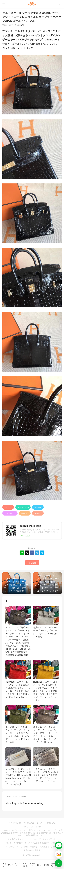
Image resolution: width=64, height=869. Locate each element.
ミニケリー (18, 864)
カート (28, 839)
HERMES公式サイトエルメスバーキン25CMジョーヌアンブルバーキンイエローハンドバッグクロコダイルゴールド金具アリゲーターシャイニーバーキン (45, 690)
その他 (46, 864)
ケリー (11, 864)
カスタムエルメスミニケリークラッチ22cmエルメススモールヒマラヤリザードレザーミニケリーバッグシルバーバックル (45, 775)
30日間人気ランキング (32, 822)
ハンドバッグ (10, 513)
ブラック (38, 513)
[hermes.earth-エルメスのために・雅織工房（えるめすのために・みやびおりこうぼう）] (32, 4)
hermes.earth (35, 855)
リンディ (32, 864)
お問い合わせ (53, 864)
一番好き (34, 846)
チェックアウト (49, 839)
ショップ (37, 839)
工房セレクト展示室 (32, 850)
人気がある (44, 846)
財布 (39, 864)
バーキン (25, 513)
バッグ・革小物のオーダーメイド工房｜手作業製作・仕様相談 (32, 842)
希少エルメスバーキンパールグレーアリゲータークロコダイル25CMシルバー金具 (45, 632)
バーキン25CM (17, 24)
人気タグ (55, 846)
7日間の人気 (49, 822)
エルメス (8, 507)
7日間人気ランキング (32, 826)
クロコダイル (23, 507)
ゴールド (38, 507)
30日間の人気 (15, 822)
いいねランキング (15, 839)
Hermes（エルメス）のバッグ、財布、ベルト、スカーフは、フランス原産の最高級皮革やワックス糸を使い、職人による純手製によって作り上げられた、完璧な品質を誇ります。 (32, 833)
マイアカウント (11, 846)
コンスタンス (25, 864)
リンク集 (24, 846)
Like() (32, 562)
